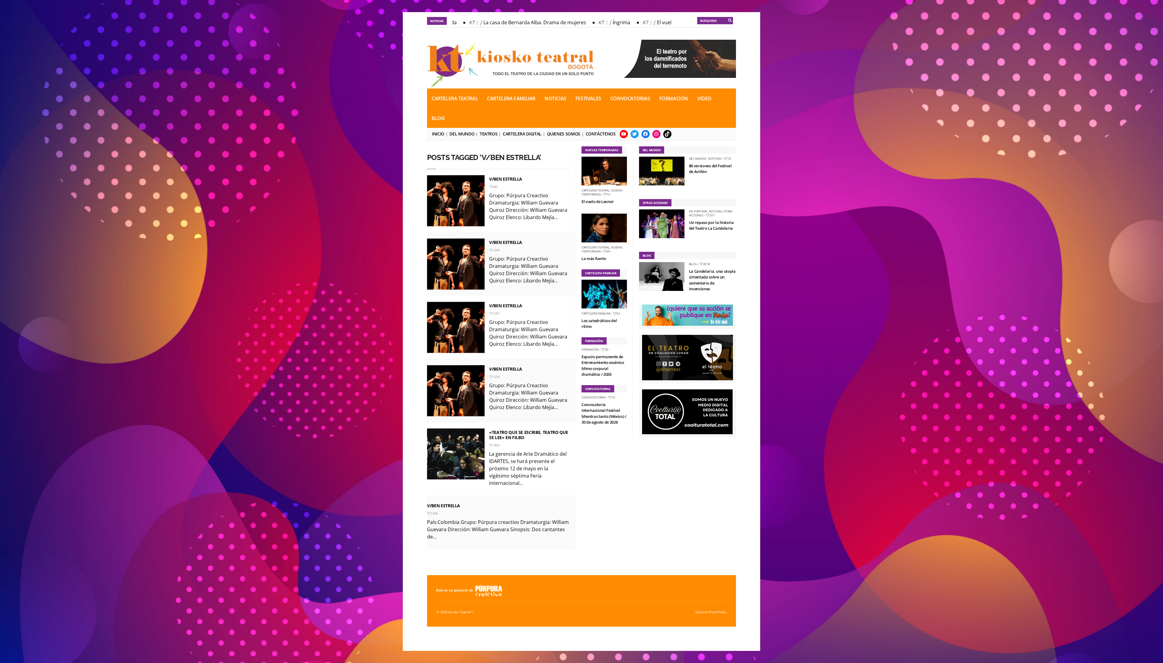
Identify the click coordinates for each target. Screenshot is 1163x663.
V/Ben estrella (505, 369)
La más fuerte (594, 258)
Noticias (555, 98)
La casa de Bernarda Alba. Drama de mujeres (516, 22)
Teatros (488, 134)
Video (704, 98)
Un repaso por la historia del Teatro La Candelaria (711, 225)
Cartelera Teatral (455, 98)
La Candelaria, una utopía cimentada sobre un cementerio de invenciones (712, 280)
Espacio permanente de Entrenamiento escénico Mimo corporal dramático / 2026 (603, 365)
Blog (438, 118)
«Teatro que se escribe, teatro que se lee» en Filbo (528, 434)
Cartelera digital (522, 134)
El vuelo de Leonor (660, 22)
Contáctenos (601, 134)
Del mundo (461, 134)
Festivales (588, 98)
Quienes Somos (563, 134)
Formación (673, 98)
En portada (698, 211)
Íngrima (603, 22)
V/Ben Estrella (505, 179)
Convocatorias (630, 98)
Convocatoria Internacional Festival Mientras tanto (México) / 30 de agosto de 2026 (604, 413)
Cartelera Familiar (511, 98)
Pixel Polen (718, 612)
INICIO (438, 134)
